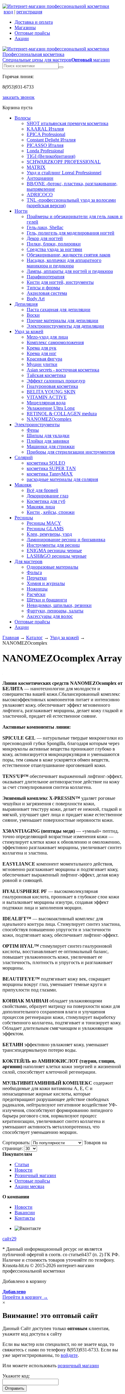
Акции (22, 38)
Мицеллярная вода (46, 402)
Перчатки (37, 577)
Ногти (21, 211)
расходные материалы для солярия (62, 479)
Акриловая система (47, 293)
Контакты (25, 1218)
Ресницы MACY (44, 523)
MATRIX (36, 167)
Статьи (22, 1164)
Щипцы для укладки (48, 435)
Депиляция (26, 304)
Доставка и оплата (34, 22)
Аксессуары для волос (50, 616)
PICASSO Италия (45, 145)
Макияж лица (41, 506)
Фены (33, 430)
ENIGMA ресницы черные (54, 550)
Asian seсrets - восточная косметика (63, 369)
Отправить (14, 1388)
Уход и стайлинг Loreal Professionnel (64, 172)
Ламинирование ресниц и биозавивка (66, 539)
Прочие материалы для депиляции (62, 320)
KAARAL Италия (45, 128)
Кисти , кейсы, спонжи (51, 512)
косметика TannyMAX (50, 473)
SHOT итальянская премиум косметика (67, 123)
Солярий (24, 457)
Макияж (23, 484)
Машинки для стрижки (51, 446)
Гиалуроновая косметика (52, 386)
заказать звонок (18, 97)
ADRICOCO (40, 194)
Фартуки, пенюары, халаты (55, 610)
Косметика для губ (46, 501)
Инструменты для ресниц (53, 545)
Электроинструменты (37, 424)
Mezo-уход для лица (47, 337)
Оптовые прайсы (32, 33)
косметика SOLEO (46, 462)
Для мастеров (28, 561)
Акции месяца (29, 1186)
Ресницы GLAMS (45, 528)
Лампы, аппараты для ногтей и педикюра (70, 271)
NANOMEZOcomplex (49, 419)
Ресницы (24, 517)
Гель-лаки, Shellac (45, 227)
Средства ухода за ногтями (54, 249)
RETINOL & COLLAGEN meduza (62, 413)
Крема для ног (41, 353)
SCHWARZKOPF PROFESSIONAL (64, 161)
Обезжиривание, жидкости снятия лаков (68, 254)
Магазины (25, 27)
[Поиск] (61, 67)
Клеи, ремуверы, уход (49, 534)
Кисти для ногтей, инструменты (60, 282)
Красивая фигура (44, 358)
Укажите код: (16, 1375)
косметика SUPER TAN (51, 468)
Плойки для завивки (48, 441)
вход (8, 11)
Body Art (36, 298)
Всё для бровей (42, 490)
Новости (23, 1170)
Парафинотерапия (45, 276)
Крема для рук (41, 347)
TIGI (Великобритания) (51, 156)
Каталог (34, 637)
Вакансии (25, 1212)
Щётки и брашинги (47, 599)
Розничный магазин (35, 1175)
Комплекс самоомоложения (55, 342)
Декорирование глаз (47, 495)
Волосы (23, 117)
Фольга (34, 572)
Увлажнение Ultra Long (51, 408)
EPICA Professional (46, 134)
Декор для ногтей (45, 238)
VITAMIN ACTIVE (47, 397)
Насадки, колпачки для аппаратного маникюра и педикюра (64, 263)
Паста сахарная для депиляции (58, 309)
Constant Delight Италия (51, 139)
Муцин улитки (42, 364)
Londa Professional (45, 150)
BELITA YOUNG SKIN (51, 391)
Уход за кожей (29, 331)
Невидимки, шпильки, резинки (59, 605)
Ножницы (37, 588)
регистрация (29, 11)
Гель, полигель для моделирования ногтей (70, 232)
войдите (69, 1355)
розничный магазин (78, 1365)
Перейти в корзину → (25, 1294)
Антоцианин (40, 178)
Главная (10, 637)
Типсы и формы (43, 287)
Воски (33, 315)
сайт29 (9, 1238)
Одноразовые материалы (52, 567)
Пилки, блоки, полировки (54, 243)
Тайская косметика (46, 375)
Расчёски (36, 594)
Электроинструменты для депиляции (65, 326)
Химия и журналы (46, 583)
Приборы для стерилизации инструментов (71, 452)
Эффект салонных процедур (56, 380)
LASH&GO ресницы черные (56, 556)
